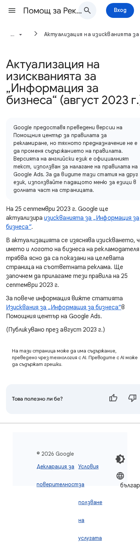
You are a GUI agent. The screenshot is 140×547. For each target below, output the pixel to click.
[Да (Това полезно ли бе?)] (113, 399)
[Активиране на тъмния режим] (120, 459)
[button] (12, 10)
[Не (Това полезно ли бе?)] (132, 399)
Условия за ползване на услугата (90, 502)
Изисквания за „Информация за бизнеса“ (63, 307)
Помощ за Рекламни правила (53, 11)
